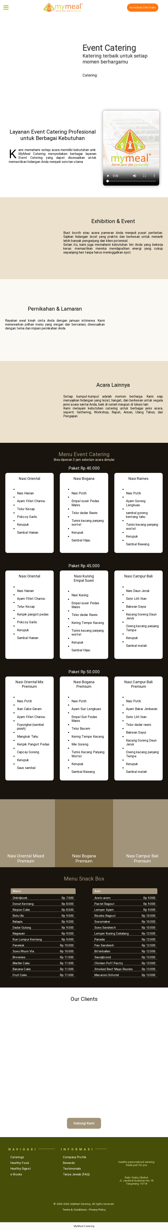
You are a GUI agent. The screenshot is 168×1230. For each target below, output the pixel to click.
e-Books (16, 1174)
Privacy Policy (97, 1209)
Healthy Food (19, 1163)
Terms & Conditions (74, 1209)
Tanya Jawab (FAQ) (76, 1174)
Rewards (69, 1163)
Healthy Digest (20, 1168)
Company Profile (74, 1157)
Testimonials (72, 1168)
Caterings (17, 1157)
